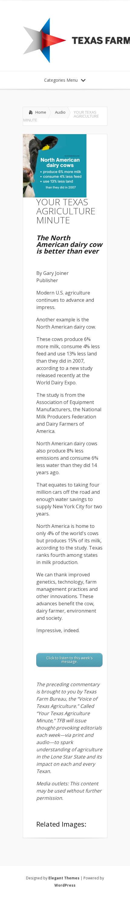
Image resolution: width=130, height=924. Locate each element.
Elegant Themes (64, 878)
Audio (60, 112)
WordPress (65, 885)
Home (40, 112)
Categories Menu (61, 80)
